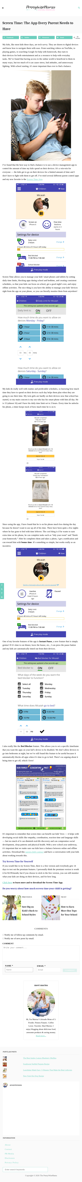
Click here (7, 882)
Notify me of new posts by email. (19, 938)
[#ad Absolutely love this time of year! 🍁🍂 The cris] (41, 1126)
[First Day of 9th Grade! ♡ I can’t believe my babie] (15, 1097)
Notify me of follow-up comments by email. (24, 935)
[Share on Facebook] (2, 585)
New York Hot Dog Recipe (33, 1076)
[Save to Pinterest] (2, 593)
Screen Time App (34, 179)
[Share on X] (2, 589)
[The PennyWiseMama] (41, 8)
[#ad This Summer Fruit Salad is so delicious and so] (66, 1097)
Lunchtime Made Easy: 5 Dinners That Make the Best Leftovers (47, 1070)
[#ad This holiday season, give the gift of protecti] (15, 1112)
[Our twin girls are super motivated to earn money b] (66, 1126)
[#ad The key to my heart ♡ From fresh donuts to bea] (41, 1097)
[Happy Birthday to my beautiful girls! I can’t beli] (66, 1112)
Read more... (41, 1036)
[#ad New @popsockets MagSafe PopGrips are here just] (41, 1112)
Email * (41, 966)
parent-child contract (34, 852)
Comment (8, 943)
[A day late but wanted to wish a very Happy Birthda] (15, 1126)
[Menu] (3, 8)
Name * (9, 966)
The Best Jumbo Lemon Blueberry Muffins (39, 1058)
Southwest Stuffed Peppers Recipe (36, 1064)
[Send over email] (2, 597)
